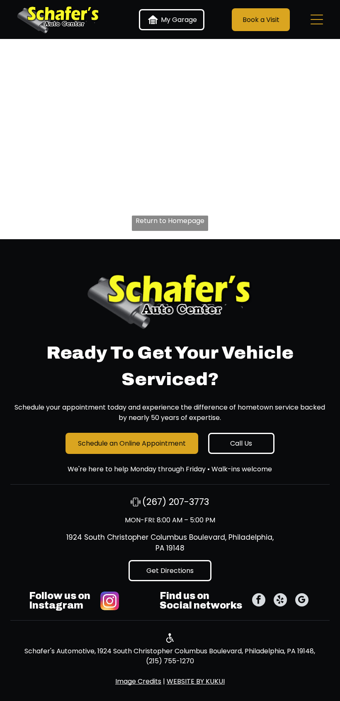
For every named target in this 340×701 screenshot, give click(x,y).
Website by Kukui (196, 681)
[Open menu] (317, 19)
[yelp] (280, 601)
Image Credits (138, 681)
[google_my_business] (301, 601)
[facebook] (258, 601)
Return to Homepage (170, 221)
